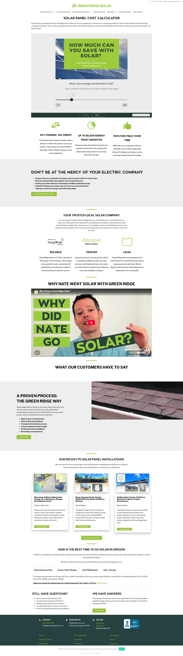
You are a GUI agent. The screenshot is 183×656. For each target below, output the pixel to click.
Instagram (100, 626)
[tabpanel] (91, 580)
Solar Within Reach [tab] (90, 570)
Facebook (100, 623)
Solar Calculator (125, 12)
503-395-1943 (48, 623)
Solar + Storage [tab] (109, 570)
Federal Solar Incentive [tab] (43, 570)
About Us (110, 12)
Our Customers (80, 635)
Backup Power (99, 12)
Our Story (78, 640)
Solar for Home (46, 12)
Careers (113, 640)
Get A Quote (138, 12)
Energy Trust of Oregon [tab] (67, 570)
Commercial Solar (64, 12)
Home (41, 635)
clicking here (101, 583)
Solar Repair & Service (80, 12)
